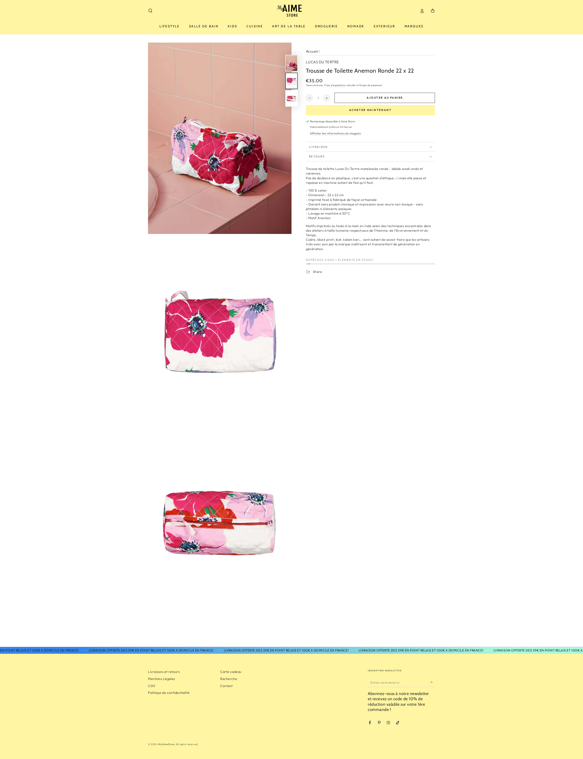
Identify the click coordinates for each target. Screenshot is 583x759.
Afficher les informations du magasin (335, 133)
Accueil (312, 51)
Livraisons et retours (164, 672)
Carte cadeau (230, 672)
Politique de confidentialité (168, 693)
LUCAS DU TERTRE (322, 62)
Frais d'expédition (334, 85)
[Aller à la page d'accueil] (291, 11)
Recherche (228, 679)
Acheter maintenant (370, 110)
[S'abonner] (432, 682)
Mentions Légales (161, 679)
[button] (150, 10)
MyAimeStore (166, 744)
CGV (152, 686)
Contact (226, 686)
